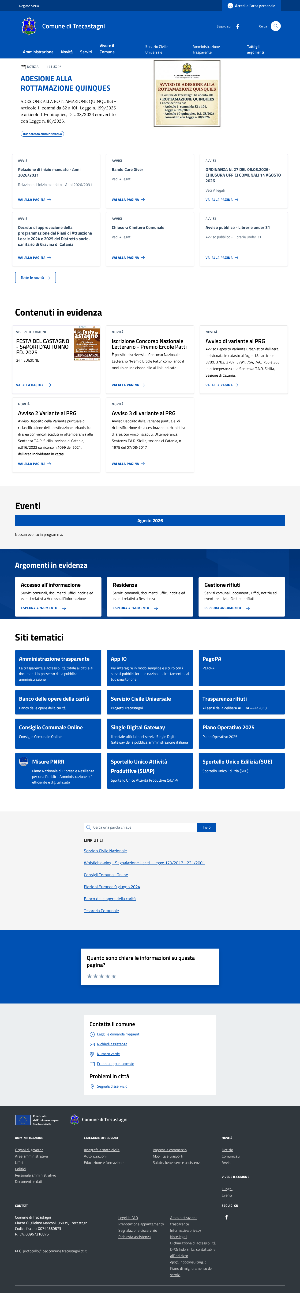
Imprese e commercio (170, 1150)
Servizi (86, 52)
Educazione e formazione (104, 1162)
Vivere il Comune (107, 48)
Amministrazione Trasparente (206, 49)
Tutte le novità (33, 277)
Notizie (227, 1150)
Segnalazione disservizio (137, 1230)
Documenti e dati (28, 1181)
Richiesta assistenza (134, 1236)
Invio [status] (206, 827)
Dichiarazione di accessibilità (193, 1243)
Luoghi (227, 1189)
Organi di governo (29, 1150)
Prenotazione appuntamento (141, 1224)
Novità (67, 52)
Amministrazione (38, 52)
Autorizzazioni (95, 1156)
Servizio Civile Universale (156, 49)
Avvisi (226, 1162)
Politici (20, 1169)
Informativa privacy (185, 1230)
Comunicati (231, 1156)
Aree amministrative (31, 1156)
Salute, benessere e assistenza (177, 1162)
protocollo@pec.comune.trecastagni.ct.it (55, 1251)
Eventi (227, 1195)
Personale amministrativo (35, 1175)
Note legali (178, 1236)
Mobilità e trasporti (168, 1156)
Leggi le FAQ (128, 1217)
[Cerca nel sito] (276, 26)
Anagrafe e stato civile (102, 1150)
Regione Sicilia (29, 5)
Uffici (19, 1162)
